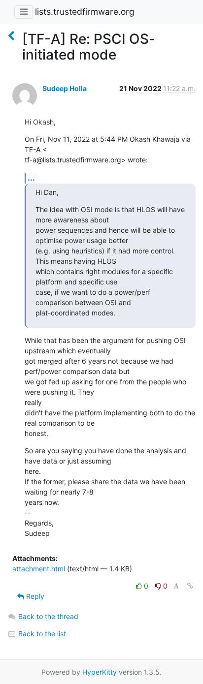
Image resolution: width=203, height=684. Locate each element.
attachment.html (38, 568)
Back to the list (41, 633)
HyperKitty (99, 672)
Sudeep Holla (64, 88)
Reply (34, 596)
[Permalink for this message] (190, 586)
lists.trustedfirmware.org (85, 11)
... (31, 178)
